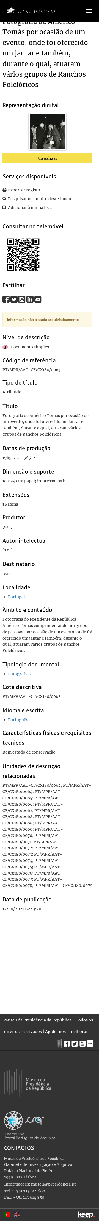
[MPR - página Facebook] (68, 1042)
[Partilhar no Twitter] (14, 298)
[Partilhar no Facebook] (6, 298)
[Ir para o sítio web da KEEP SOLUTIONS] (86, 1214)
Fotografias (19, 673)
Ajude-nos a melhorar (66, 1031)
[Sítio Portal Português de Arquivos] (29, 1125)
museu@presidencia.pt (53, 1184)
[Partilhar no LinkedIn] (30, 298)
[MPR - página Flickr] (91, 1042)
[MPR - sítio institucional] (60, 1043)
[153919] (47, 132)
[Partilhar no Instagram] (22, 298)
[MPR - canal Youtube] (83, 1042)
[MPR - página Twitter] (75, 1042)
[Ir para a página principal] (27, 10)
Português (18, 719)
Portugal (16, 596)
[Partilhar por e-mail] (38, 298)
